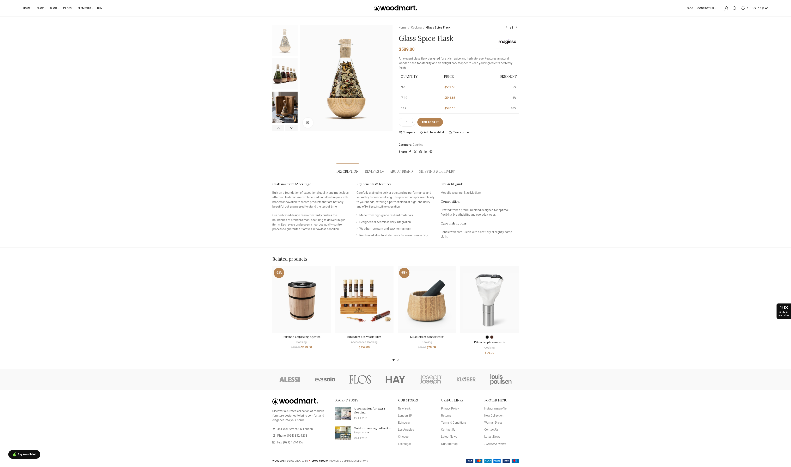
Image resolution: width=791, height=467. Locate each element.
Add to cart (430, 122)
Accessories (358, 342)
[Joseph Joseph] (430, 379)
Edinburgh (404, 422)
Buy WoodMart (27, 454)
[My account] (726, 8)
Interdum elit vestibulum (364, 337)
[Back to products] (511, 27)
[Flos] (360, 379)
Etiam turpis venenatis (489, 342)
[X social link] (415, 152)
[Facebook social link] (410, 152)
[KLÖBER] (465, 379)
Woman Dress (493, 422)
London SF (405, 415)
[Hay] (395, 379)
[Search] (735, 8)
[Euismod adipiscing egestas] (301, 299)
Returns (446, 415)
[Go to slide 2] (398, 360)
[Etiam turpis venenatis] (489, 299)
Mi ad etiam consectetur (427, 337)
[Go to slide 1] (394, 360)
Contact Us (448, 429)
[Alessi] (290, 379)
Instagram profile (495, 408)
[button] (278, 128)
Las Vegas (405, 444)
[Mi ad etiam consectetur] (427, 299)
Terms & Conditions (454, 422)
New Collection (494, 415)
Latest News (449, 436)
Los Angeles (406, 429)
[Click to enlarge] (308, 123)
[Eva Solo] (325, 379)
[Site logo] (395, 8)
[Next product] (516, 27)
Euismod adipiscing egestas (301, 337)
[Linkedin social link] (425, 152)
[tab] (347, 169)
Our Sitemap (449, 444)
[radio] (487, 337)
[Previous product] (506, 27)
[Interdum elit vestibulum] (364, 299)
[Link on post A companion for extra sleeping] (343, 413)
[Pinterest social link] (420, 152)
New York (404, 408)
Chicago (403, 436)
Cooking (416, 27)
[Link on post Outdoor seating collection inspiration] (343, 433)
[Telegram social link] (431, 152)
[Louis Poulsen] (501, 379)
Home (403, 27)
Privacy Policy (450, 408)
